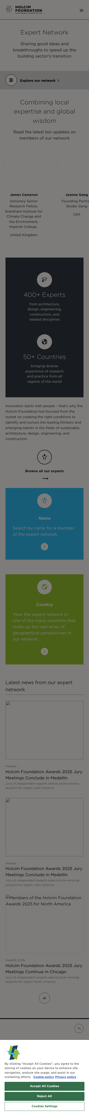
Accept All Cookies (44, 1086)
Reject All (44, 1096)
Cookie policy (43, 1077)
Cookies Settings (44, 1106)
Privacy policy (65, 1077)
